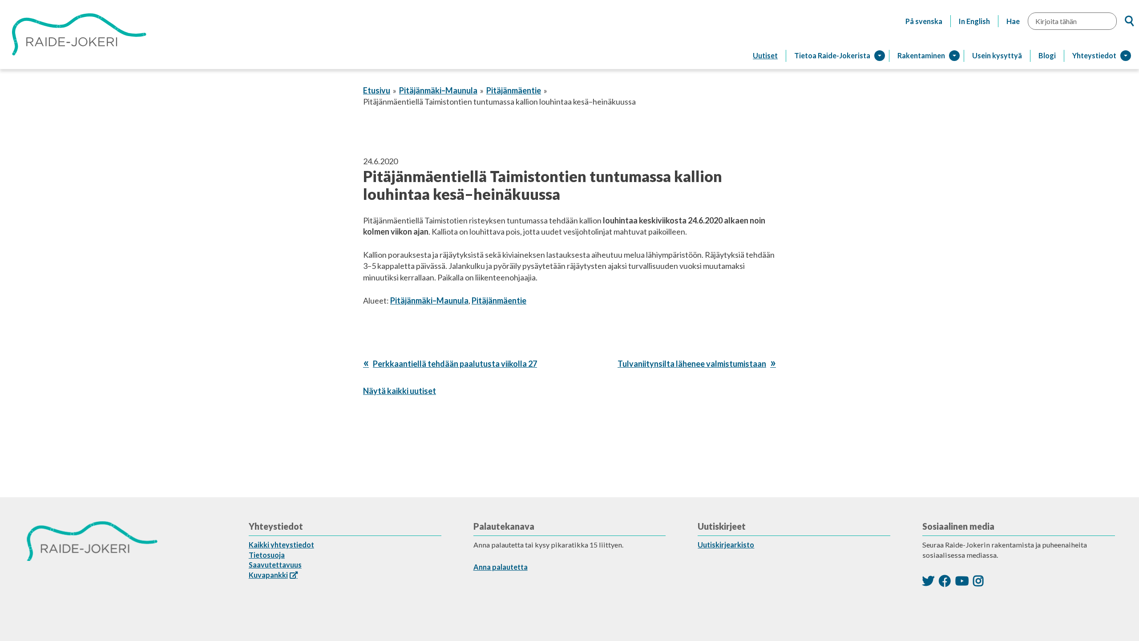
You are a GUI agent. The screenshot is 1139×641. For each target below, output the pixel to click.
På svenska (923, 21)
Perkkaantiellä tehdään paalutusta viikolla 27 (454, 364)
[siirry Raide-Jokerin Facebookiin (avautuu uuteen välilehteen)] (945, 580)
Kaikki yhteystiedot (281, 544)
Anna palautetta (500, 567)
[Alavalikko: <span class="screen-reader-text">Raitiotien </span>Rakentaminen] (954, 55)
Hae (1013, 21)
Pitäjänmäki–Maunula (438, 90)
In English (974, 21)
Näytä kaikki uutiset (399, 391)
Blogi (1047, 55)
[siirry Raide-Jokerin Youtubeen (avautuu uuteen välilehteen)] (962, 580)
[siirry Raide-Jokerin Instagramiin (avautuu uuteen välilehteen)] (978, 580)
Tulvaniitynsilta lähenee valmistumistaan (692, 364)
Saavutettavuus (275, 564)
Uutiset (765, 55)
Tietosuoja (267, 555)
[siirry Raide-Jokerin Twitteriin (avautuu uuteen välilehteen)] (928, 580)
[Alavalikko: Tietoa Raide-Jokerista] (879, 55)
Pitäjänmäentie (513, 90)
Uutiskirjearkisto (726, 544)
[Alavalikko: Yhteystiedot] (1125, 55)
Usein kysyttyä (997, 55)
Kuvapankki (268, 575)
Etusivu (376, 90)
